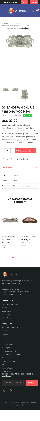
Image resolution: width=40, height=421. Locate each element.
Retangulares (24, 28)
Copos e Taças (7, 368)
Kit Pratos (5, 331)
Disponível (27, 115)
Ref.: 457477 (25, 242)
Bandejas (25, 26)
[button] (13, 257)
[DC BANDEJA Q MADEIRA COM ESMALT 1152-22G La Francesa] (29, 220)
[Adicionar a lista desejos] (17, 159)
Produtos (14, 23)
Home (24, 2)
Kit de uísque (6, 371)
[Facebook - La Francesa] (3, 390)
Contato (34, 2)
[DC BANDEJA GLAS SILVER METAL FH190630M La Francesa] (10, 220)
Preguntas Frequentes (10, 304)
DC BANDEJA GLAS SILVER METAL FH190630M (18, 237)
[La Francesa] (18, 11)
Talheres (5, 334)
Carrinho (6, 314)
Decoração (6, 348)
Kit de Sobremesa (8, 361)
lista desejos (8, 318)
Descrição (7, 167)
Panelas (5, 341)
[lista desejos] (33, 10)
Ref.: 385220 (6, 242)
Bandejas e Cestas (9, 28)
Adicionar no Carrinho (27, 151)
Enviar (31, 383)
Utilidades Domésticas (10, 26)
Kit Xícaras (5, 337)
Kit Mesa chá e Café (9, 351)
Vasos (4, 365)
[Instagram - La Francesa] (7, 390)
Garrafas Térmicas (8, 358)
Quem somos (7, 311)
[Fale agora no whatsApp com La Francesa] (11, 390)
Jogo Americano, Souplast (11, 354)
